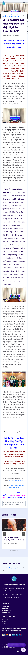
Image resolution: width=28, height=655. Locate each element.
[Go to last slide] (4, 534)
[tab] (10, 550)
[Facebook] (17, 651)
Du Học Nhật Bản (7, 15)
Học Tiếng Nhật (18, 15)
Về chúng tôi (5, 619)
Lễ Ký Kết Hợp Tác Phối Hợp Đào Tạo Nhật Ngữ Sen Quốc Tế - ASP (13, 503)
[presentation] (14, 526)
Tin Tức (19, 16)
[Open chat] (23, 650)
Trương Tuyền (7, 35)
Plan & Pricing (5, 606)
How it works (5, 608)
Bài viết (4, 624)
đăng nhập (12, 568)
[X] (21, 651)
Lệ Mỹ (7, 543)
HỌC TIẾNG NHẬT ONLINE (9, 16)
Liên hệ (4, 621)
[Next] (23, 534)
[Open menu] (24, 3)
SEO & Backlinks (6, 612)
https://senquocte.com (15, 480)
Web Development (6, 610)
